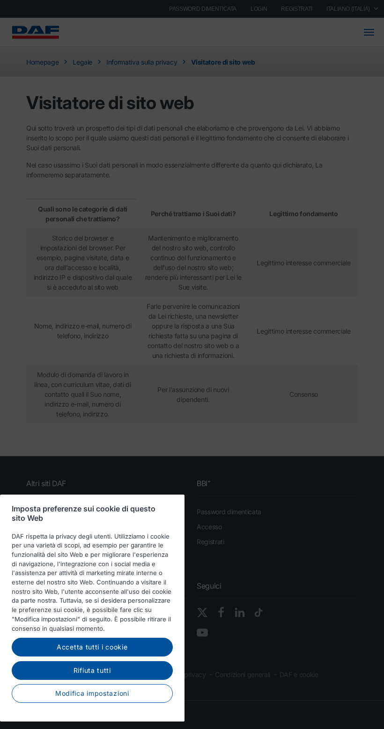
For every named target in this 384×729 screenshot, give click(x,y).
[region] (92, 608)
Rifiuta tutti (92, 670)
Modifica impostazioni (92, 693)
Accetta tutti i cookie (92, 647)
